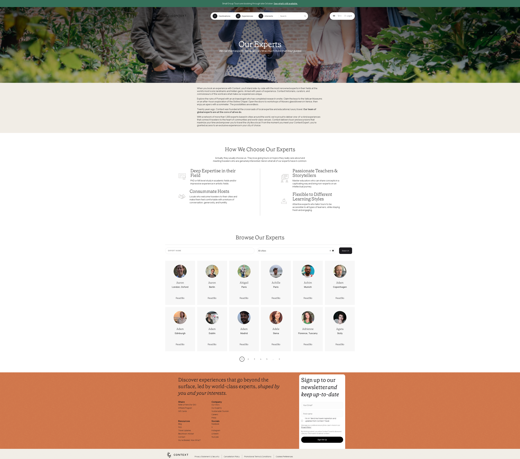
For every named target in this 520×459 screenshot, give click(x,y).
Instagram (216, 430)
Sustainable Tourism (220, 411)
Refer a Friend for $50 (187, 404)
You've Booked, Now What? (189, 440)
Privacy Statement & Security (207, 456)
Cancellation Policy (232, 456)
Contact (181, 437)
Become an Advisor (186, 433)
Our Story (216, 404)
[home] (177, 18)
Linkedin (215, 433)
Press (214, 417)
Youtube (215, 437)
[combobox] (296, 250)
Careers (215, 414)
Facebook (215, 424)
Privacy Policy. (306, 427)
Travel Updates (184, 430)
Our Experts (217, 408)
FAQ (180, 427)
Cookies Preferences (284, 456)
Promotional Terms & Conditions (257, 456)
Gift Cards (182, 411)
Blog (180, 424)
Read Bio (180, 298)
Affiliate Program (185, 408)
